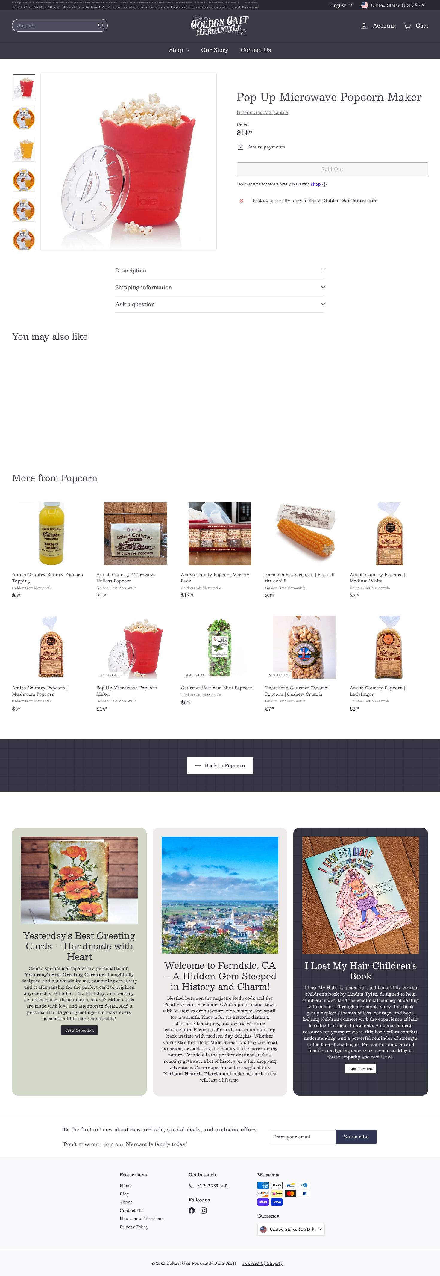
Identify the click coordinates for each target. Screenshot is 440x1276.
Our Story (215, 49)
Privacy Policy (134, 1227)
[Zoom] (128, 162)
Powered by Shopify (262, 1263)
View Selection (79, 1030)
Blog (124, 1194)
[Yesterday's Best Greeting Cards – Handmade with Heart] (79, 880)
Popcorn (79, 477)
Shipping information (143, 287)
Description (130, 270)
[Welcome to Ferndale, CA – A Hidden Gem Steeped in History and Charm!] (220, 895)
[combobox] (60, 25)
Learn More (360, 1068)
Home (125, 1185)
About (126, 1202)
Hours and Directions (142, 1218)
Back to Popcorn (224, 765)
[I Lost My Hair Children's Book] (360, 895)
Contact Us (256, 49)
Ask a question (135, 304)
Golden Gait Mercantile (262, 112)
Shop (177, 49)
